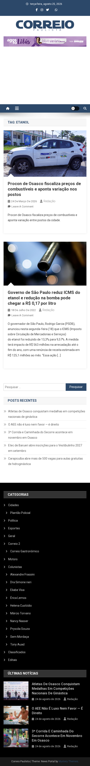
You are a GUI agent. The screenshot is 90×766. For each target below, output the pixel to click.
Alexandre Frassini (22, 574)
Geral (11, 536)
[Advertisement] (45, 77)
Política (13, 520)
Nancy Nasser (19, 621)
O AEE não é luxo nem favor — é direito (33, 424)
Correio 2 (14, 543)
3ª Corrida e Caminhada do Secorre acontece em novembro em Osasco (40, 435)
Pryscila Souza (20, 628)
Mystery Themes (68, 761)
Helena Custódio (21, 605)
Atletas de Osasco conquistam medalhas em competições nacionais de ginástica (46, 414)
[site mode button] (75, 108)
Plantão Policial (20, 512)
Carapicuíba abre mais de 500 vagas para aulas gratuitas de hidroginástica (45, 461)
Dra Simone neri (20, 582)
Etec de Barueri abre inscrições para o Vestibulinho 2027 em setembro (45, 448)
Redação (49, 201)
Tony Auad (17, 644)
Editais (12, 660)
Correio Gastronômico (24, 551)
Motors (13, 559)
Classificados (17, 652)
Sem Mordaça (19, 636)
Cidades (13, 505)
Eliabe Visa (17, 590)
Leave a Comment (22, 206)
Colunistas (15, 567)
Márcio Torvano (20, 613)
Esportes (14, 528)
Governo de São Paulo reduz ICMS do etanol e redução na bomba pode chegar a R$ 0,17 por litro (44, 298)
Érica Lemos (18, 598)
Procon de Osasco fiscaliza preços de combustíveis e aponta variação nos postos (44, 189)
